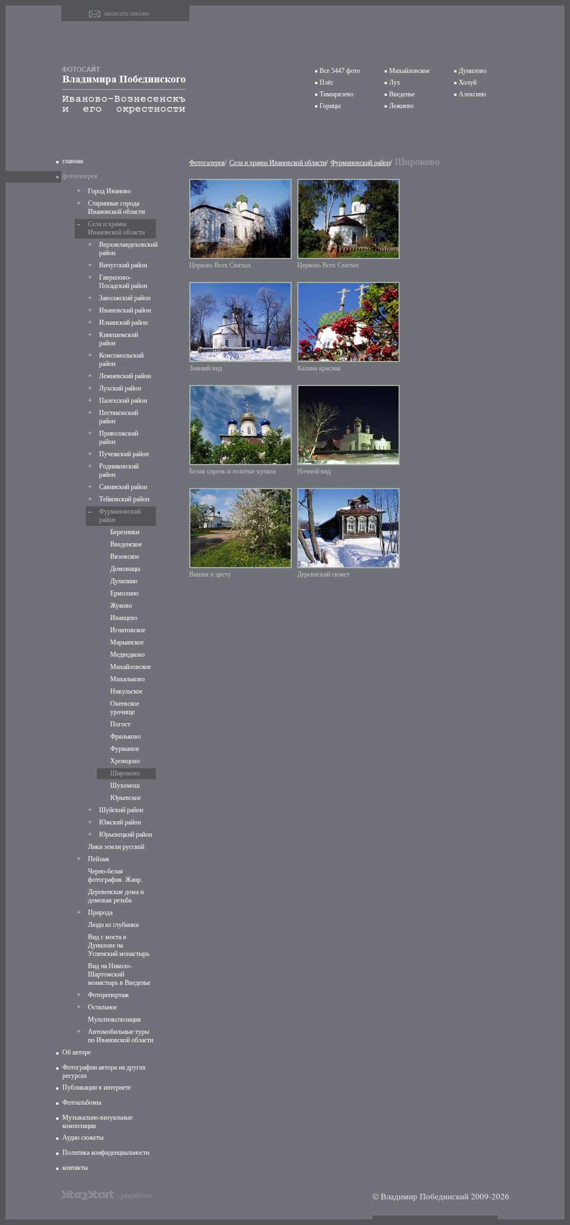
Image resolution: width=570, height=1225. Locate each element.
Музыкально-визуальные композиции (97, 1122)
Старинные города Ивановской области (116, 207)
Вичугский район (123, 265)
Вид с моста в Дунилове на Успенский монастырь (118, 945)
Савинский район (123, 487)
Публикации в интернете (96, 1087)
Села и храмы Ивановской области (116, 228)
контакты (75, 1168)
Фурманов (124, 749)
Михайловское (409, 71)
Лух (394, 82)
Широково (125, 773)
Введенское (126, 544)
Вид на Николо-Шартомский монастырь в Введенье (119, 974)
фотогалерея (79, 176)
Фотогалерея (207, 163)
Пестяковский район (118, 417)
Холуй (467, 82)
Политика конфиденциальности (105, 1152)
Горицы (330, 106)
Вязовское (124, 556)
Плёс (326, 82)
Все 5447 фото (340, 71)
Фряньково (125, 736)
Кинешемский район (118, 339)
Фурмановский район (120, 515)
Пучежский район (124, 454)
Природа (100, 912)
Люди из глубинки (113, 925)
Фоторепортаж (108, 995)
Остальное (102, 1007)
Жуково (121, 605)
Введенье (402, 94)
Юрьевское (125, 798)
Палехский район (123, 400)
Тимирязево (336, 94)
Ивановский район (125, 310)
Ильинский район (123, 322)
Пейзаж (98, 859)
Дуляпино (123, 581)
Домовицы (125, 569)
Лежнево (401, 106)
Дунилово (473, 71)
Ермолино (124, 593)
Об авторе (76, 1052)
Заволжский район (124, 298)
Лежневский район (125, 376)
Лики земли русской (116, 847)
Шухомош (125, 785)
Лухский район (120, 388)
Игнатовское (127, 630)
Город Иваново (109, 191)
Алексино (472, 94)
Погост (120, 724)
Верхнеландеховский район (126, 249)
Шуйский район (121, 810)
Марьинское (127, 642)
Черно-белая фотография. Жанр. (115, 875)
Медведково (127, 654)
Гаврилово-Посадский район (123, 282)
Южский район (120, 822)
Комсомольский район (121, 360)
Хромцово (125, 761)
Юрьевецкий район (125, 834)
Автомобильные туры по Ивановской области (120, 1036)
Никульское (126, 691)
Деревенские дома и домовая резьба (116, 896)
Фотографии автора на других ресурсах (104, 1071)
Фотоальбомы (81, 1102)
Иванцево (123, 618)
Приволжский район (118, 438)
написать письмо (127, 13)
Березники (124, 532)
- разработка (134, 1194)
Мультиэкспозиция (114, 1019)
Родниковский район (119, 470)
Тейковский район (124, 499)
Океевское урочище (124, 708)
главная (72, 161)
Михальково (127, 679)
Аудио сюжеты (83, 1137)
